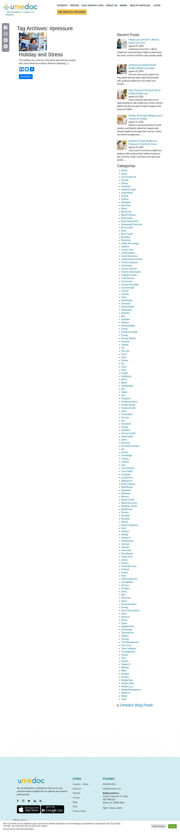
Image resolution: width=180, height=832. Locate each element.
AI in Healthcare (128, 177)
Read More (26, 76)
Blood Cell (126, 212)
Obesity (124, 534)
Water (124, 671)
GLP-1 (124, 379)
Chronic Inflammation (131, 272)
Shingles (125, 588)
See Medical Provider (71, 12)
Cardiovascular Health (131, 259)
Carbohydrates (128, 253)
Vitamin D (125, 664)
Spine (124, 614)
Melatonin (125, 493)
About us (77, 789)
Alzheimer (126, 186)
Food (123, 367)
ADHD (124, 170)
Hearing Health (128, 408)
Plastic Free (126, 557)
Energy (124, 335)
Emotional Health (129, 332)
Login (156, 5)
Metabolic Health (129, 506)
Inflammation (127, 436)
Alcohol (124, 180)
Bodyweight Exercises (131, 224)
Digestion (125, 319)
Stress (124, 620)
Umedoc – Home (81, 784)
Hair (123, 395)
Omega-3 (125, 538)
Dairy (123, 297)
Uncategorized (128, 652)
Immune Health (128, 433)
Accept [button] (172, 826)
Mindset (125, 512)
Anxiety (124, 196)
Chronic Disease (129, 269)
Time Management (130, 642)
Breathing (125, 240)
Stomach (125, 617)
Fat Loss (125, 351)
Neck (123, 528)
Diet (123, 316)
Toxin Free (126, 645)
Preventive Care (128, 566)
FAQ (75, 806)
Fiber (123, 357)
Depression (126, 310)
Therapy (125, 639)
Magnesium (126, 481)
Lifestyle (125, 462)
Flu (122, 364)
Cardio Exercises (129, 256)
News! (123, 5)
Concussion (126, 281)
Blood (124, 208)
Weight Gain (127, 680)
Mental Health (127, 500)
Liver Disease (127, 468)
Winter (124, 696)
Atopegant (126, 202)
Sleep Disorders (128, 604)
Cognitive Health (129, 275)
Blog (75, 802)
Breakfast (125, 237)
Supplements (127, 626)
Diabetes (125, 313)
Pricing (74, 5)
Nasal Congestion (129, 525)
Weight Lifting (127, 683)
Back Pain (126, 205)
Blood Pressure (128, 215)
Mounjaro (125, 519)
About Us (111, 5)
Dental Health (127, 307)
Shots (124, 591)
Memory (125, 496)
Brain (123, 231)
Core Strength (127, 288)
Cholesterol (126, 265)
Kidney (124, 452)
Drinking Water (128, 326)
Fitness (124, 360)
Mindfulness (127, 509)
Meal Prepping (128, 484)
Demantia (125, 303)
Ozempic (125, 544)
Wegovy (125, 677)
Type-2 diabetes (128, 648)
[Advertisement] (140, 733)
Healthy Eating (128, 405)
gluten (124, 383)
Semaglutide (127, 582)
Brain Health (127, 234)
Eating (124, 329)
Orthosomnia (127, 541)
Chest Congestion (129, 262)
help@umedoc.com (112, 789)
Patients (62, 5)
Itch (123, 449)
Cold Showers (128, 278)
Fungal (124, 373)
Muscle (124, 522)
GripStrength (127, 386)
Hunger (124, 427)
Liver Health (127, 471)
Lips (123, 465)
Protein (124, 572)
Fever (124, 354)
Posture (124, 563)
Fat (122, 348)
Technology (126, 629)
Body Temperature (129, 221)
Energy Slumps (128, 338)
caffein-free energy (130, 243)
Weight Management (131, 690)
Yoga (123, 699)
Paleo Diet (126, 550)
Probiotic (125, 569)
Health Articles (140, 5)
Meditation (126, 490)
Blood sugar (127, 218)
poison (124, 560)
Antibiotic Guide (128, 189)
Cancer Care (127, 250)
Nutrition (125, 531)
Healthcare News (129, 402)
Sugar (124, 623)
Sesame (125, 585)
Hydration (125, 430)
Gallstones (126, 376)
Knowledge (126, 455)
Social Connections (130, 610)
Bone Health (127, 227)
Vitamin (124, 661)
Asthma (124, 199)
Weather (125, 674)
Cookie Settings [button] (158, 826)
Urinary (124, 655)
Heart (123, 411)
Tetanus (125, 636)
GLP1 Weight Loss (92, 5)
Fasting (124, 345)
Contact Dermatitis (129, 284)
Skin (123, 595)
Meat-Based (127, 487)
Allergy (124, 183)
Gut (123, 389)
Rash (123, 576)
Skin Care (126, 598)
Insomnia (125, 443)
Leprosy (125, 458)
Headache (126, 398)
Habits (124, 392)
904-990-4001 (109, 784)
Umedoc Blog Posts (136, 705)
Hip (123, 420)
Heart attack (126, 414)
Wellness (125, 693)
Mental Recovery (129, 503)
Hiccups (125, 417)
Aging (124, 174)
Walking (125, 667)
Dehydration (127, 300)
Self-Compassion (129, 579)
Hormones (126, 424)
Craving (125, 294)
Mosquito (125, 515)
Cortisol (124, 291)
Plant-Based (127, 553)
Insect (124, 439)
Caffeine (125, 246)
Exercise (125, 341)
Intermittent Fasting (130, 446)
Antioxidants (127, 193)
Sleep (124, 601)
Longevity (125, 474)
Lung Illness (127, 477)
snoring (124, 607)
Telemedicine (127, 633)
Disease (125, 322)
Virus (123, 658)
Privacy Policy (79, 811)
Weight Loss (127, 686)
